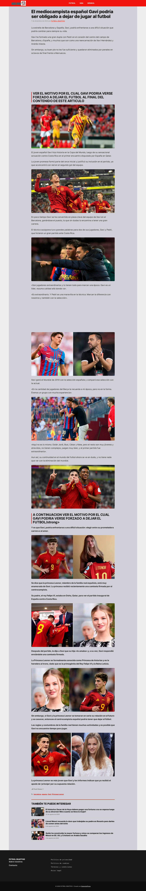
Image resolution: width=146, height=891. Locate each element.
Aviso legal (56, 871)
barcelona (37, 794)
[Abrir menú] (13, 3)
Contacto (13, 865)
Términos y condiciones (61, 867)
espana (44, 794)
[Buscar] (18, 3)
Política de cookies (60, 863)
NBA (81, 3)
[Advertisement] (73, 72)
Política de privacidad (61, 860)
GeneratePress (86, 886)
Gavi (49, 794)
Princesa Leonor (58, 794)
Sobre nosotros (16, 862)
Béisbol (91, 3)
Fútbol (72, 3)
